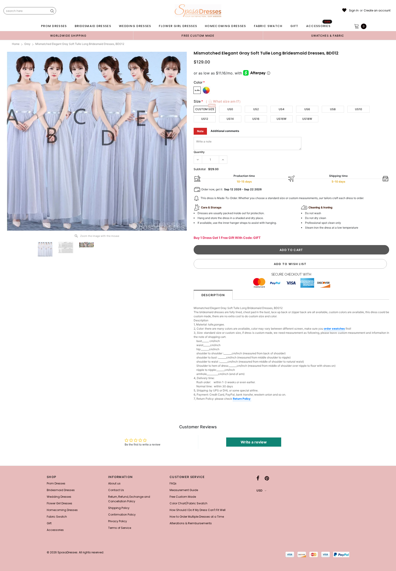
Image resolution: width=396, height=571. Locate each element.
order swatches (334, 328)
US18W (307, 118)
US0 (230, 109)
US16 (255, 118)
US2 (256, 109)
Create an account (377, 10)
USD (259, 490)
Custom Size (204, 109)
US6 (307, 109)
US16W (281, 118)
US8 (333, 109)
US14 (230, 118)
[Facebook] (257, 478)
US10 (358, 109)
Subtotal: (200, 169)
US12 (204, 118)
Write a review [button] (254, 442)
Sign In (354, 10)
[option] (68, 35)
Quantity (199, 152)
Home (15, 44)
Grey (27, 44)
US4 (281, 109)
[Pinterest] (267, 478)
